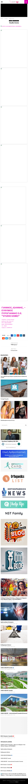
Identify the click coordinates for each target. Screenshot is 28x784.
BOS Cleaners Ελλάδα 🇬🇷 (6, 770)
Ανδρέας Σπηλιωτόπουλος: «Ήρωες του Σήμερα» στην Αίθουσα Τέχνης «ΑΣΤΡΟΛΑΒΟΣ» (14, 598)
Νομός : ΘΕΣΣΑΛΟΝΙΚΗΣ (7, 324)
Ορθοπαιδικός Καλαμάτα (7, 622)
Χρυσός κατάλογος (16, 20)
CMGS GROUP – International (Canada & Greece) (14, 713)
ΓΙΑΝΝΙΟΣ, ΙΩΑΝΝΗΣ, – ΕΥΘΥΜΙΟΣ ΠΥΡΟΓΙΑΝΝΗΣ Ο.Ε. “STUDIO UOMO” (14, 311)
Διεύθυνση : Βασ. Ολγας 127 (7, 321)
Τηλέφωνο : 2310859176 (7, 327)
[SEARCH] (25, 425)
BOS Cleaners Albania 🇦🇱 (6, 767)
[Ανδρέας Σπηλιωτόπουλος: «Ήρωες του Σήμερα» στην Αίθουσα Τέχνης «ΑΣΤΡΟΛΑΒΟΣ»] (14, 587)
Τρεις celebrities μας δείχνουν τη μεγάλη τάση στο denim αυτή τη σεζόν (14, 377)
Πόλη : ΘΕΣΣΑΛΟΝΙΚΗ (6, 322)
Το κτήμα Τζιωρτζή (4, 399)
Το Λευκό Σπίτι (14, 350)
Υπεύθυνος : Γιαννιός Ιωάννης (8, 319)
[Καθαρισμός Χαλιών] (14, 634)
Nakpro (16, 781)
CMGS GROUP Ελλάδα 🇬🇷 (7, 667)
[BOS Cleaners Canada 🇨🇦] (14, 725)
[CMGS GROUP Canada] (14, 680)
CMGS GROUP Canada (7, 690)
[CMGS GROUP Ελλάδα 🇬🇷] (14, 657)
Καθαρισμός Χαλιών (6, 645)
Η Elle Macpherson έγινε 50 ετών (8, 420)
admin (3, 600)
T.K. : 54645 (4, 326)
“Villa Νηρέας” (14, 344)
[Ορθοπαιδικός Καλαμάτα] (14, 611)
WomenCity (4, 623)
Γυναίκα (10, 20)
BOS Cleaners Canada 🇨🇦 (7, 736)
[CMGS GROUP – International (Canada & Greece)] (14, 702)
